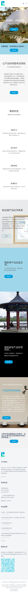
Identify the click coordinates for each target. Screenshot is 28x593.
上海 (2, 584)
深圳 (7, 584)
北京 (5, 584)
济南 (20, 586)
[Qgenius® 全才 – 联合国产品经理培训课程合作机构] (3, 3)
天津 (10, 586)
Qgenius (6, 582)
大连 (22, 586)
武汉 (5, 586)
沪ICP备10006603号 (14, 590)
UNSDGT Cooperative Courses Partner (14, 587)
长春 (24, 586)
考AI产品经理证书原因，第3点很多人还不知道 (13, 517)
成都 (24, 584)
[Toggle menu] (26, 3)
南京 (7, 586)
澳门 (14, 584)
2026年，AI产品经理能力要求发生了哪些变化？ (13, 512)
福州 (15, 586)
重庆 (19, 584)
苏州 (22, 584)
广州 (9, 584)
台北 (17, 584)
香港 (12, 584)
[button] (23, 3)
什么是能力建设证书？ (7, 523)
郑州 (12, 586)
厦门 (17, 586)
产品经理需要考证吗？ (7, 528)
